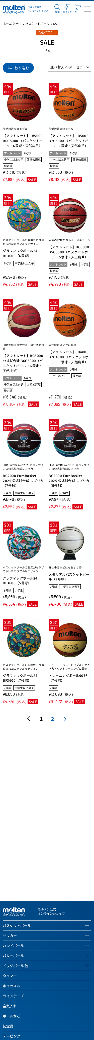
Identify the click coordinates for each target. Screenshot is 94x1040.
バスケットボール (37, 23)
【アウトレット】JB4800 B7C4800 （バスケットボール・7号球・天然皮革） (69, 357)
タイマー (10, 975)
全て (19, 23)
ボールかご (11, 1016)
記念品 (8, 1026)
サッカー (10, 935)
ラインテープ (13, 996)
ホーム (7, 23)
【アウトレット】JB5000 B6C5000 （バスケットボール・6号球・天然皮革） (23, 140)
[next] (64, 718)
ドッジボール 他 (15, 965)
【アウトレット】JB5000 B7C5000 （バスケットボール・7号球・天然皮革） (69, 140)
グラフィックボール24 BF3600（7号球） (20, 678)
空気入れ (10, 1006)
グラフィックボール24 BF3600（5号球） (20, 581)
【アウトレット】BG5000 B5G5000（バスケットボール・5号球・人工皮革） (69, 252)
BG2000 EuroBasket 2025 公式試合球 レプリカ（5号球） (69, 480)
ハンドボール (13, 945)
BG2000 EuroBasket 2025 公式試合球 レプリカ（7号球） (23, 480)
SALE (56, 23)
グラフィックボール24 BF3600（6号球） (20, 253)
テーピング (11, 1036)
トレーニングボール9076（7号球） (68, 678)
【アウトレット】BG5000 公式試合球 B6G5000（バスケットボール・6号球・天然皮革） (23, 363)
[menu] (87, 9)
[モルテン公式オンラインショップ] (14, 9)
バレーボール (13, 955)
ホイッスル (11, 986)
